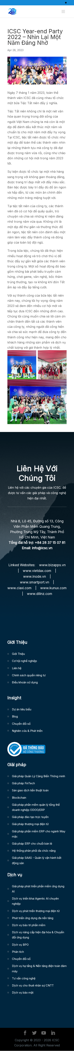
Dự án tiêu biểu (21, 709)
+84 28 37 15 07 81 (50, 543)
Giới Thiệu (18, 654)
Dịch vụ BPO (20, 944)
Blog (15, 716)
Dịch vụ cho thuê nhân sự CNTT (33, 985)
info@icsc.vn (42, 548)
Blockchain (19, 797)
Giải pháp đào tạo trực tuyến (30, 817)
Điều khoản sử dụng (25, 682)
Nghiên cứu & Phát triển (27, 731)
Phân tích (18, 952)
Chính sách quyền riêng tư (29, 675)
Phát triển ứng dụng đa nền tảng (32, 918)
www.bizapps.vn (52, 565)
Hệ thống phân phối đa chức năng (34, 850)
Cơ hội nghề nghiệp (24, 661)
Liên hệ (16, 668)
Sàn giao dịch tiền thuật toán (30, 790)
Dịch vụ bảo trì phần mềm (28, 925)
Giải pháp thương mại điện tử (30, 824)
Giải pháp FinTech (23, 783)
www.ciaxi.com (19, 588)
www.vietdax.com (37, 571)
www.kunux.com (53, 588)
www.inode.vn (34, 576)
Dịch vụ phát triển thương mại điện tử (36, 911)
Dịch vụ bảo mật (22, 992)
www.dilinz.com (39, 594)
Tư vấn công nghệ (23, 978)
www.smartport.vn (34, 582)
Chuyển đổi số (21, 723)
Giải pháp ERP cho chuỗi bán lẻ (32, 843)
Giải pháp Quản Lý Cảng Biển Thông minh (38, 776)
